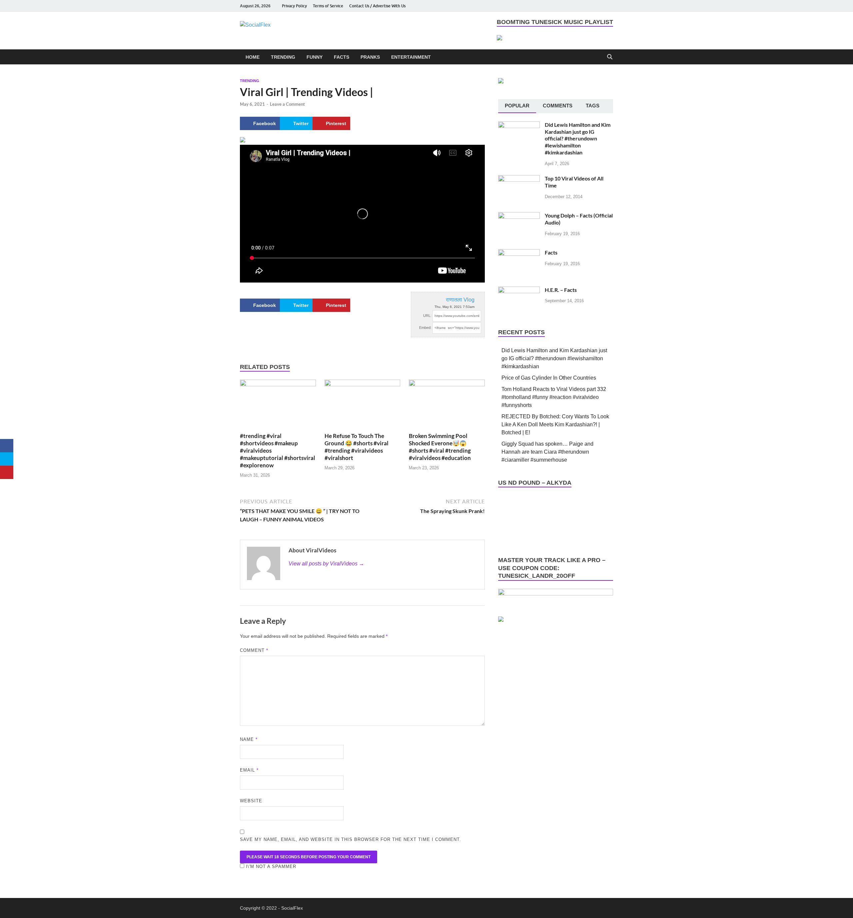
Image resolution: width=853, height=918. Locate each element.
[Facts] (519, 253)
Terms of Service (328, 5)
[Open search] (610, 57)
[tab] (517, 106)
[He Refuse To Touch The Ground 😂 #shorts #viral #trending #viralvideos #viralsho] (363, 405)
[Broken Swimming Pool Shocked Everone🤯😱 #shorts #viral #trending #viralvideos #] (447, 405)
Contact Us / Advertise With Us (377, 5)
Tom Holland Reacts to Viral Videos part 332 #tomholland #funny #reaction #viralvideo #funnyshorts (553, 397)
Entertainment (411, 57)
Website (251, 800)
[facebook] (562, 6)
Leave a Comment (287, 104)
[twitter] (590, 6)
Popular (517, 105)
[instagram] (581, 6)
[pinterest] (600, 6)
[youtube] (572, 6)
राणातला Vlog (460, 300)
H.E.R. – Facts (561, 290)
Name (249, 739)
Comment (254, 650)
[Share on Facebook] (6, 445)
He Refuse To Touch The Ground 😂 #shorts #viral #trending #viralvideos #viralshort (357, 446)
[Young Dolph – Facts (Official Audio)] (519, 216)
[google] (609, 6)
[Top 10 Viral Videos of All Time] (519, 179)
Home (253, 57)
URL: (427, 316)
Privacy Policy (294, 5)
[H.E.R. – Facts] (519, 290)
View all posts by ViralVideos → (326, 563)
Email (249, 770)
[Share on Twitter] (6, 459)
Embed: (425, 328)
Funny (315, 57)
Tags (592, 105)
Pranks (370, 57)
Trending (283, 57)
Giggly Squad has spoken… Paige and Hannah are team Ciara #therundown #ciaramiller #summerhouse (547, 452)
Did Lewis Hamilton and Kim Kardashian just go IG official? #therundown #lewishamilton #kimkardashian (577, 138)
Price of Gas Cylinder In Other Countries (548, 378)
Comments (557, 105)
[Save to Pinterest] (6, 472)
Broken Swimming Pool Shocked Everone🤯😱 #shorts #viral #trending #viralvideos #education (440, 446)
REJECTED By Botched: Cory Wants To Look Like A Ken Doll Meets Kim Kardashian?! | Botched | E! (555, 424)
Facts (341, 57)
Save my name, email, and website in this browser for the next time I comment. (350, 839)
